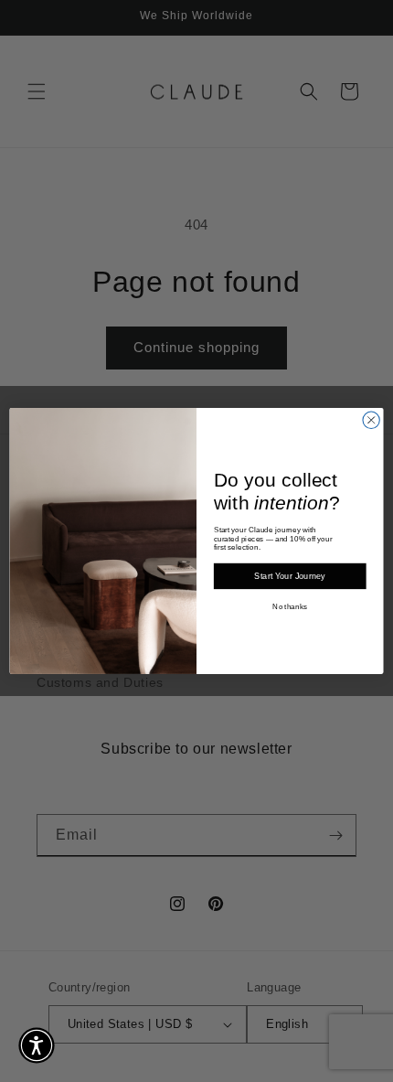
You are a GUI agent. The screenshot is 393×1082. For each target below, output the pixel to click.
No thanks (289, 607)
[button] (36, 1045)
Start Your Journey (289, 576)
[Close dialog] (371, 420)
